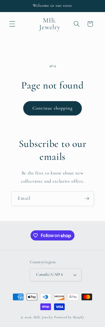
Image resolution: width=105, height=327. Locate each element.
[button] (12, 24)
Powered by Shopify (69, 317)
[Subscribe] (87, 198)
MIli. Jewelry (43, 317)
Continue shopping (52, 108)
